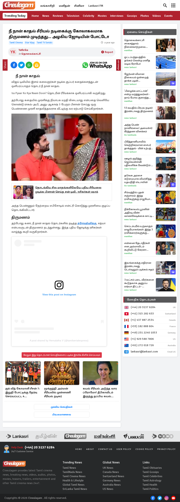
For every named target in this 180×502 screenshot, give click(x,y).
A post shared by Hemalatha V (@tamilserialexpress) (59, 340)
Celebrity (88, 16)
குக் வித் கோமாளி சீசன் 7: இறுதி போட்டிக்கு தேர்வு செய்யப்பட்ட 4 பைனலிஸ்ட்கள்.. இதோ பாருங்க (22, 393)
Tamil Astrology (152, 480)
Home (35, 16)
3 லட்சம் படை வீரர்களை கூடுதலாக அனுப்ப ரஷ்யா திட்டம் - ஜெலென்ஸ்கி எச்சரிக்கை (139, 283)
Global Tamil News (73, 484)
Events (168, 16)
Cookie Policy (144, 449)
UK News (108, 468)
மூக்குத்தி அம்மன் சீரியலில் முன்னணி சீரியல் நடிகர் (57, 392)
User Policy (124, 449)
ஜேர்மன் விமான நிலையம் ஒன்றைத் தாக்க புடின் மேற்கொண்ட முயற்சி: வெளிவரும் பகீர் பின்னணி (138, 77)
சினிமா (79, 6)
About (90, 449)
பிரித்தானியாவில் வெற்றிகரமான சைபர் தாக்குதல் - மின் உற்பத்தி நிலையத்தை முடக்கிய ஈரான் (138, 145)
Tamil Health (150, 484)
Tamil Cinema (16, 42)
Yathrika (23, 50)
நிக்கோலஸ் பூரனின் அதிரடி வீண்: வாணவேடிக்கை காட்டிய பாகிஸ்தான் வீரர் (139, 213)
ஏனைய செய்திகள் (140, 32)
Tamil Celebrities (152, 476)
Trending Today (14, 16)
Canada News (111, 472)
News (45, 16)
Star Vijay (29, 42)
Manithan (128, 50)
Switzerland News (113, 476)
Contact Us (105, 449)
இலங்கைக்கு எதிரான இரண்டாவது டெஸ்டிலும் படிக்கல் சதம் (139, 266)
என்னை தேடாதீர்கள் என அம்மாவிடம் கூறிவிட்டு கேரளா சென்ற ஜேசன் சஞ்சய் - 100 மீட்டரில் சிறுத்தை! (138, 246)
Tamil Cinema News (74, 476)
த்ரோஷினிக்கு (87, 223)
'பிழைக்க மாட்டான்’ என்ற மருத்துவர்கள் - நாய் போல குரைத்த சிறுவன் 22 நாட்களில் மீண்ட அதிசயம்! (137, 94)
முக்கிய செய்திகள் (61, 406)
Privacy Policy (166, 449)
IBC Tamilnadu (130, 135)
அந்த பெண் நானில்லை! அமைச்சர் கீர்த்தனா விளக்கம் (138, 128)
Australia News (112, 484)
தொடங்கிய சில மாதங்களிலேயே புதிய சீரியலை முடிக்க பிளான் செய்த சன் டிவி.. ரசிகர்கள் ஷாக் (68, 190)
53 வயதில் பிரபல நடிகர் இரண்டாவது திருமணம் (138, 109)
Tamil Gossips (151, 472)
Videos (156, 16)
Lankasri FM (95, 6)
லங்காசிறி (47, 6)
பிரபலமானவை (61, 414)
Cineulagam (35, 498)
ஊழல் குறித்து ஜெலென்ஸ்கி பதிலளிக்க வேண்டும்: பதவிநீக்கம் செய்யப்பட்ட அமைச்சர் (139, 162)
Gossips (132, 16)
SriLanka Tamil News (75, 489)
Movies (102, 16)
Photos (144, 16)
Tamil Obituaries (152, 468)
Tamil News (69, 468)
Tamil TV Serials (44, 42)
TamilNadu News (72, 472)
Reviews (58, 16)
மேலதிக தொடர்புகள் (141, 299)
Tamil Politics (150, 489)
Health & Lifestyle (73, 480)
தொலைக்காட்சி (31, 53)
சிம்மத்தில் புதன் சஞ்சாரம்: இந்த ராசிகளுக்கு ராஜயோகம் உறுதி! (139, 196)
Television (73, 16)
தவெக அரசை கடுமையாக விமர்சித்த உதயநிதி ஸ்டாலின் (138, 179)
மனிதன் (64, 6)
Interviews (116, 16)
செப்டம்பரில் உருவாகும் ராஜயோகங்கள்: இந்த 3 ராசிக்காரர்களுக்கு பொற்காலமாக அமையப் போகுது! (138, 230)
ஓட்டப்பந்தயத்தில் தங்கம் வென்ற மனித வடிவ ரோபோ (137, 60)
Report (109, 52)
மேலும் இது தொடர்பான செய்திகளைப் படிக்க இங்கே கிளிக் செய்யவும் (61, 355)
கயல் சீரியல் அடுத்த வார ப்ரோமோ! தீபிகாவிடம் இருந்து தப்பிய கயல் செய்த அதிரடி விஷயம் (100, 393)
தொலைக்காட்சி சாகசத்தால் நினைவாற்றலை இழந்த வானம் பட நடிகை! (135, 44)
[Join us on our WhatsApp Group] (97, 65)
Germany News (111, 480)
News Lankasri (130, 67)
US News (108, 489)
